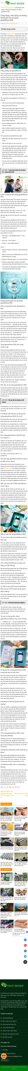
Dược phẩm (11, 7)
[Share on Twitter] (7, 787)
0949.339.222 (11, 1053)
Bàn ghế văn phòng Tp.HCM (10, 1034)
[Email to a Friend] (10, 787)
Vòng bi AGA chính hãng (9, 1030)
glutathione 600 (10, 34)
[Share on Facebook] (4, 787)
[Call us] (7, 1060)
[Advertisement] (14, 940)
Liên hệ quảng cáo (7, 1018)
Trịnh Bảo (15, 23)
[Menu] (2, 3)
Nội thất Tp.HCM (7, 1037)
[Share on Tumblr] (18, 787)
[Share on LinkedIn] (16, 787)
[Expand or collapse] (26, 29)
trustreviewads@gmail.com (14, 1056)
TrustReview (15, 1067)
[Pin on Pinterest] (13, 787)
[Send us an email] (5, 1060)
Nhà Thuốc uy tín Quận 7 (9, 1021)
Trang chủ (3, 7)
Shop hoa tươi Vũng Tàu (9, 1024)
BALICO (14, 1069)
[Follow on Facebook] (2, 1060)
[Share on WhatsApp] (2, 787)
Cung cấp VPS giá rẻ (8, 1027)
